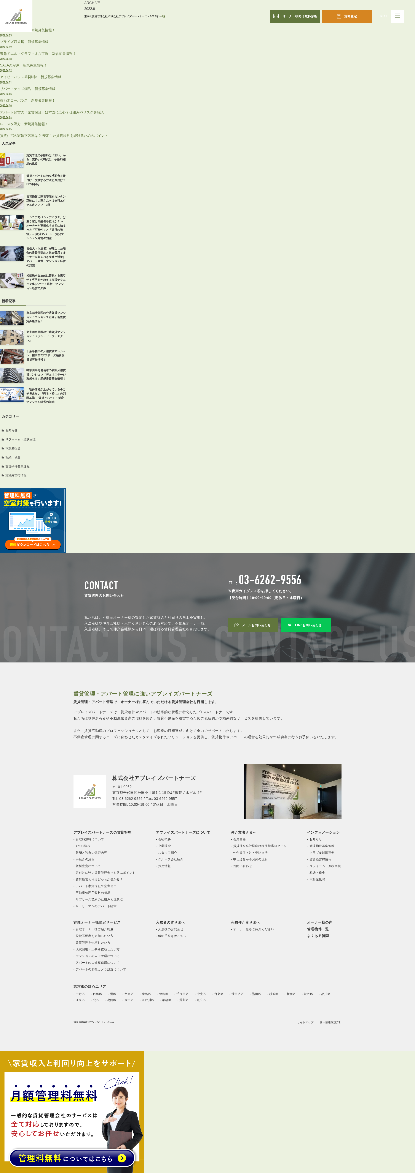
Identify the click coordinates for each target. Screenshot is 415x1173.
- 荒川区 (183, 1000)
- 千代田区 (181, 994)
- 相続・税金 (316, 872)
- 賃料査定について (87, 866)
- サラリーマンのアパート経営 (95, 906)
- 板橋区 (166, 1000)
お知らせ (11, 430)
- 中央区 (200, 994)
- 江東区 (79, 1000)
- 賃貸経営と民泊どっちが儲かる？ (98, 879)
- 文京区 (128, 994)
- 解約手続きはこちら (171, 936)
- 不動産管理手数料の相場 (91, 892)
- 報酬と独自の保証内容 (90, 852)
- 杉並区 (273, 994)
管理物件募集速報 (17, 466)
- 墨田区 (255, 994)
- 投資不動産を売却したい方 (93, 936)
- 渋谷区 (307, 994)
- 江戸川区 (147, 1000)
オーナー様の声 (320, 922)
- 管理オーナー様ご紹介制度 (93, 929)
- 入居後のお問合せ (170, 929)
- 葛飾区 (111, 1000)
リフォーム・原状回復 (20, 439)
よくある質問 (318, 936)
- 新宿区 (290, 994)
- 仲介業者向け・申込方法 (249, 852)
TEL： (265, 583)
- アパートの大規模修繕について (96, 962)
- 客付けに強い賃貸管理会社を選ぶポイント (104, 872)
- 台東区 (217, 994)
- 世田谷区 (236, 994)
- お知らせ (314, 839)
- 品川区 (324, 994)
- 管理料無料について (88, 839)
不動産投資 (13, 448)
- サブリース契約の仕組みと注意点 (98, 899)
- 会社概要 (163, 839)
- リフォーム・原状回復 (324, 866)
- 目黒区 (96, 994)
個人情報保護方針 (331, 1022)
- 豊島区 (162, 994)
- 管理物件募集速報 (321, 846)
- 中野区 (79, 994)
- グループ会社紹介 (170, 859)
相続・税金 (13, 457)
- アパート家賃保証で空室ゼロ (95, 886)
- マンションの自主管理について (96, 956)
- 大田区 (128, 1000)
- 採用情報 (163, 866)
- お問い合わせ (241, 866)
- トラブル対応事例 (321, 852)
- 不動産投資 (316, 879)
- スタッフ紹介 (166, 852)
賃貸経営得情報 (16, 475)
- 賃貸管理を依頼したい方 (91, 942)
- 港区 (112, 994)
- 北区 (95, 1000)
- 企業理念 (163, 846)
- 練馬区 (145, 994)
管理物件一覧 (318, 929)
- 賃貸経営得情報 (319, 859)
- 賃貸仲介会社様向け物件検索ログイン (259, 846)
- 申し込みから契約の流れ (249, 859)
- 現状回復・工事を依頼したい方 (96, 949)
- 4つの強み (81, 846)
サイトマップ (305, 1022)
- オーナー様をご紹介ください (252, 929)
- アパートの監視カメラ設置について (99, 969)
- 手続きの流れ (83, 859)
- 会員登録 (238, 839)
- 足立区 (200, 1000)
